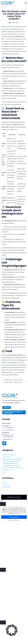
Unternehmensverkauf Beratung (12, 459)
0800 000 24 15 (8, 439)
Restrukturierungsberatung (10, 461)
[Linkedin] (4, 443)
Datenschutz (6, 487)
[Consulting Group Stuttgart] (7, 3)
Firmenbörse (6, 470)
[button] (14, 630)
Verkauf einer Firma (9, 26)
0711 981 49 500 (8, 430)
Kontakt (5, 483)
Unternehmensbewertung (10, 463)
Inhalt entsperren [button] (14, 517)
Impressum (6, 485)
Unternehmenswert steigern (11, 465)
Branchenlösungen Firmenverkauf (12, 468)
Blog (4, 472)
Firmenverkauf (7, 457)
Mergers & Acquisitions (9, 455)
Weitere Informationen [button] (14, 520)
